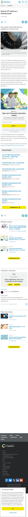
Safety (2, 439)
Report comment (13, 304)
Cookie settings (13, 512)
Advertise (4, 469)
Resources (3, 5)
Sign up (13, 126)
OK (13, 508)
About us (4, 452)
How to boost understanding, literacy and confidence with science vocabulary (17, 227)
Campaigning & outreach (7, 456)
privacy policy (15, 131)
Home (4, 450)
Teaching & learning (6, 466)
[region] (13, 502)
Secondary (9, 5)
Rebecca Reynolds (22, 231)
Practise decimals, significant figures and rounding (17, 337)
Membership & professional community (10, 454)
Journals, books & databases (8, 457)
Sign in (10, 284)
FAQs (21, 437)
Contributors (4, 437)
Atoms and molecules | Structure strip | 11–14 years (17, 249)
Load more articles (14, 258)
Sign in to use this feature (20, 19)
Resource (11, 236)
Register (17, 284)
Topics (11, 435)
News (4, 459)
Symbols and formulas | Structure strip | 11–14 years (17, 238)
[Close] (24, 489)
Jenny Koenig (13, 340)
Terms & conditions (6, 475)
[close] (23, 290)
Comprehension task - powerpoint (13, 163)
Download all (14, 207)
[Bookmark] (26, 22)
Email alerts (13, 437)
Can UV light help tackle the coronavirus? (14, 145)
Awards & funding (6, 468)
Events (4, 461)
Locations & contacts (7, 463)
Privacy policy (5, 473)
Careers (4, 464)
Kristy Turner (13, 241)
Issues (17, 435)
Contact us (3, 435)
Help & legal (5, 471)
